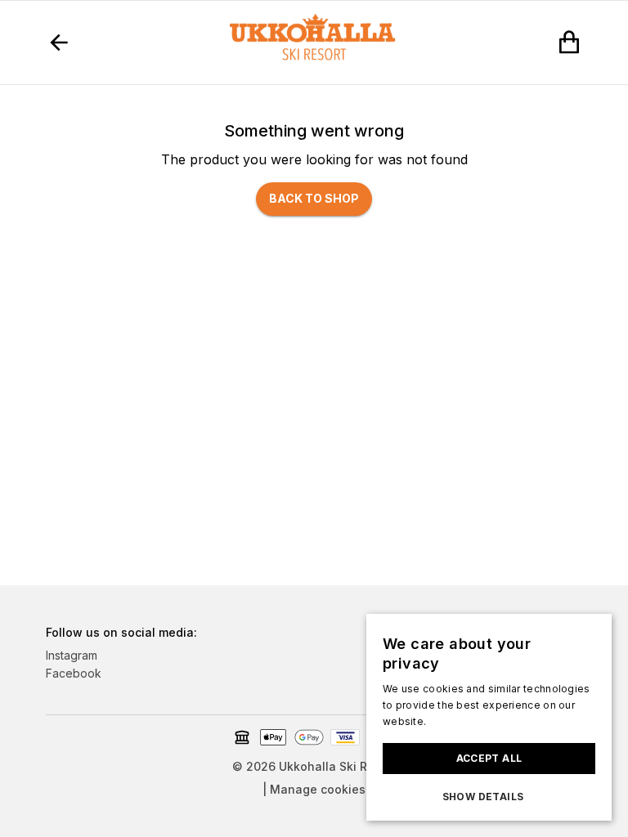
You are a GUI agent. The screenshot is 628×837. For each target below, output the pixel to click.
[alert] (489, 717)
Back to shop (314, 198)
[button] (489, 797)
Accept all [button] (489, 758)
